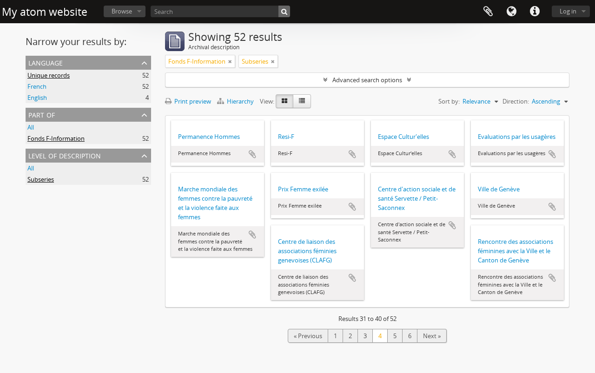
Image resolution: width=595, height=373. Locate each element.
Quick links (534, 11)
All (30, 127)
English (37, 97)
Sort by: (449, 101)
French (36, 86)
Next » (432, 336)
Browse (122, 11)
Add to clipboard (252, 154)
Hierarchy (240, 101)
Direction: (515, 101)
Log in (568, 11)
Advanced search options (367, 80)
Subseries (40, 179)
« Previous (308, 336)
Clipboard (488, 11)
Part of (41, 114)
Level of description (64, 155)
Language (511, 11)
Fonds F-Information (56, 138)
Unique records (48, 75)
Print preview (192, 101)
